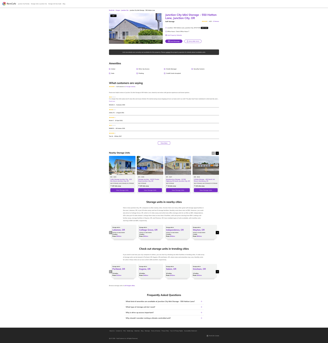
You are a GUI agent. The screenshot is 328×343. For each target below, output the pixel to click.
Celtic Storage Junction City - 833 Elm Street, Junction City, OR (121, 180)
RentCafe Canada (214, 336)
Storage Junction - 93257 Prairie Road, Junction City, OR (148, 180)
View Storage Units (122, 190)
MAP (113, 15)
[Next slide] (160, 28)
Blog (64, 4)
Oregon (118, 10)
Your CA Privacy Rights (176, 331)
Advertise (137, 331)
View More (164, 143)
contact (168, 52)
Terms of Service (155, 331)
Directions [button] (204, 28)
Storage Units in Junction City (39, 4)
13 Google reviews (130, 86)
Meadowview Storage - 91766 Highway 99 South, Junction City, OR (178, 180)
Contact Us (119, 331)
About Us (112, 331)
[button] (192, 41)
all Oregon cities (129, 285)
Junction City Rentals (23, 4)
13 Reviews (216, 21)
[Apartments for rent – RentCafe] (9, 3)
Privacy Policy (165, 331)
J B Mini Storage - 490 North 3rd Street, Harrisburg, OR (204, 180)
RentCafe (111, 10)
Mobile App (130, 331)
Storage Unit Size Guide (54, 4)
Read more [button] (112, 101)
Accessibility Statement (190, 331)
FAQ (124, 331)
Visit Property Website (174, 35)
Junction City (124, 10)
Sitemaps (147, 331)
